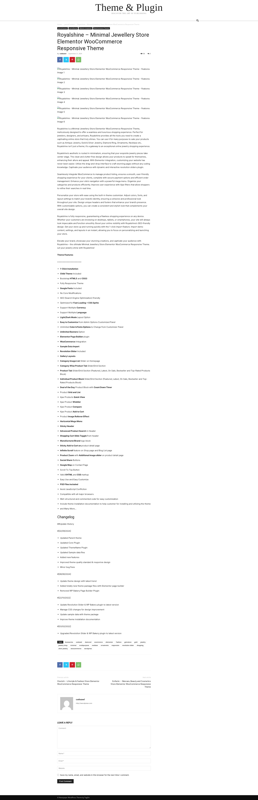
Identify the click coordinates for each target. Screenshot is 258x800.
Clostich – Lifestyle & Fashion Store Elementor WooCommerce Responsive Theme (78, 682)
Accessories (69, 642)
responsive (115, 645)
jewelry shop (62, 645)
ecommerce (98, 642)
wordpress (88, 648)
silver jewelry (63, 648)
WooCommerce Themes (101, 28)
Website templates (85, 28)
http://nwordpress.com (84, 703)
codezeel (63, 54)
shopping (140, 645)
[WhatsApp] (78, 59)
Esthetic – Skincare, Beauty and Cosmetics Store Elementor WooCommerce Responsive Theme (131, 684)
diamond (88, 642)
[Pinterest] (72, 59)
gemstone (127, 642)
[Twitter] (66, 59)
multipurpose (84, 645)
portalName (73, 28)
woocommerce (76, 648)
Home (59, 24)
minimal (73, 645)
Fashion (118, 642)
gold (135, 642)
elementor (109, 642)
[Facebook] (60, 59)
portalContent (69, 24)
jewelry (143, 642)
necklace (95, 645)
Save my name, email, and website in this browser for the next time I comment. (94, 775)
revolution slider (128, 645)
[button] (197, 21)
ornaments (105, 645)
